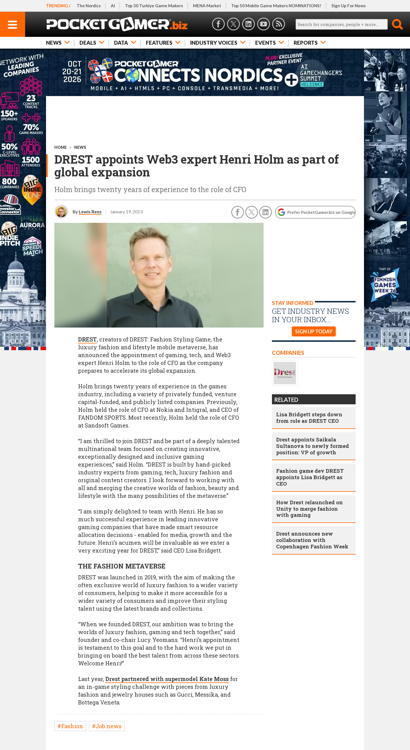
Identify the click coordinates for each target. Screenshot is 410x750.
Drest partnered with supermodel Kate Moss (167, 678)
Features (159, 42)
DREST (87, 339)
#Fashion (70, 726)
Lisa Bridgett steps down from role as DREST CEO (309, 417)
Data (121, 42)
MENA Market (207, 5)
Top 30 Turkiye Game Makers (154, 5)
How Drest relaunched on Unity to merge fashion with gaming (309, 509)
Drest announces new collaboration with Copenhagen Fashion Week (312, 540)
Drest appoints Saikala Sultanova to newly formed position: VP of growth (312, 446)
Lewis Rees (90, 211)
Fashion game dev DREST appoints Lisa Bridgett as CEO (310, 477)
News (54, 42)
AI (113, 5)
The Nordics (89, 5)
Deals (87, 42)
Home (60, 147)
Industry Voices (213, 42)
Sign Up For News (348, 5)
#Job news (107, 726)
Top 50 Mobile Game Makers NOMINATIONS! (276, 5)
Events (265, 42)
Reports (306, 42)
